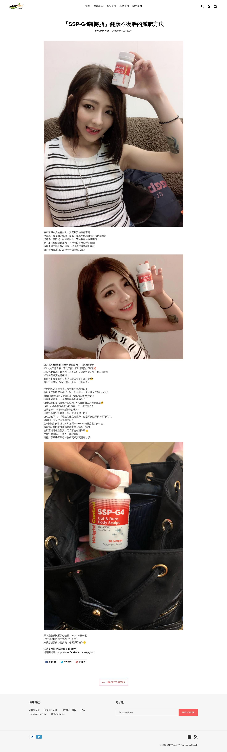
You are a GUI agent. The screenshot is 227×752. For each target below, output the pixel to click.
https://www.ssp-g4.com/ (63, 648)
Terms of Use (50, 709)
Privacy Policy (69, 709)
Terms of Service (37, 714)
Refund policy (58, 714)
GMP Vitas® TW (173, 745)
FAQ (83, 709)
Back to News (116, 682)
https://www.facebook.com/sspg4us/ (76, 652)
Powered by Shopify (189, 745)
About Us (34, 709)
